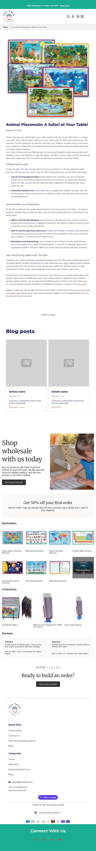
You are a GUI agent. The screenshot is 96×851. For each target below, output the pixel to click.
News (14, 27)
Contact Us (14, 736)
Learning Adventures (19, 769)
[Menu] (87, 16)
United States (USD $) (48, 813)
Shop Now (65, 6)
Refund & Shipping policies (22, 741)
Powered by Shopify (55, 805)
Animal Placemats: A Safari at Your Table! (31, 27)
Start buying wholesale (14, 482)
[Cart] (77, 16)
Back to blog (48, 315)
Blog (10, 746)
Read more (13, 407)
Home (5, 27)
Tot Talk (41, 805)
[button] (68, 16)
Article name (17, 391)
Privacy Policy (15, 730)
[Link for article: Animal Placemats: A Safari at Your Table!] (26, 363)
